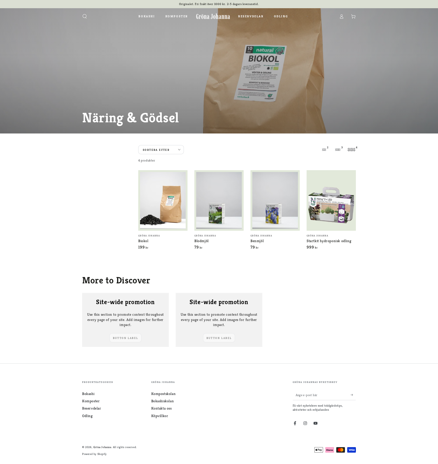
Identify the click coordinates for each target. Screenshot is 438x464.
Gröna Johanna (102, 447)
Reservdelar (91, 408)
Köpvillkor (159, 415)
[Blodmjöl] (219, 200)
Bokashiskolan (162, 401)
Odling (87, 415)
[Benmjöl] (275, 200)
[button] (85, 16)
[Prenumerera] (353, 395)
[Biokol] (163, 200)
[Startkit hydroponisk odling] (331, 200)
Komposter (91, 401)
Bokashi (88, 393)
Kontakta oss (161, 408)
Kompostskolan (163, 393)
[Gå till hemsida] (213, 16)
